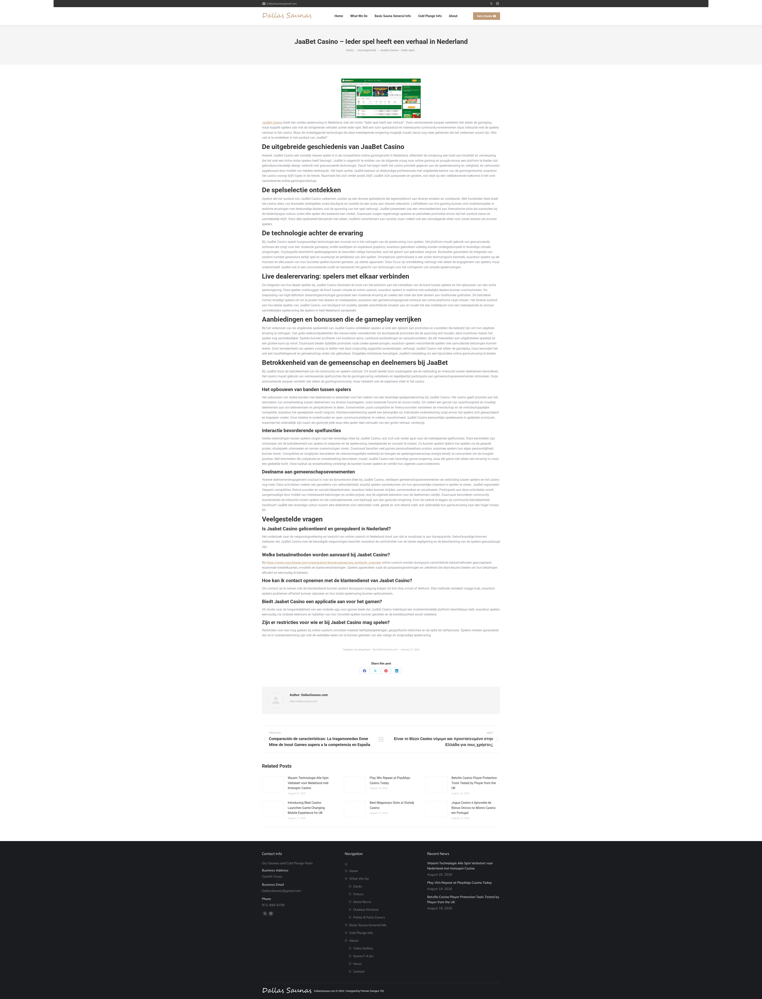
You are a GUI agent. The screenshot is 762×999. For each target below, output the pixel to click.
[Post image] (273, 784)
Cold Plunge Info (361, 933)
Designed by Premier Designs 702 (365, 990)
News (357, 964)
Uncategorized (362, 649)
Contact (359, 971)
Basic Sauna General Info (367, 925)
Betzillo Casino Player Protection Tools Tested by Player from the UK (474, 783)
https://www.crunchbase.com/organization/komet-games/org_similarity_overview (323, 562)
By (385, 649)
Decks (357, 886)
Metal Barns (362, 902)
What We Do (359, 879)
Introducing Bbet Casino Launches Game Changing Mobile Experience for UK (306, 808)
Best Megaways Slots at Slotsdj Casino (392, 805)
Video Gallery (363, 948)
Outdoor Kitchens (366, 910)
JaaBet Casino (272, 122)
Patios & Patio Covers (369, 917)
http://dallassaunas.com (303, 701)
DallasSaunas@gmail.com (282, 3)
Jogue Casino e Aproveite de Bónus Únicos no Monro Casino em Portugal (473, 808)
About (353, 940)
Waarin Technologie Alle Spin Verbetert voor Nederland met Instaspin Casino (308, 783)
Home (353, 871)
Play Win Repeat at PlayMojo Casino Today (390, 780)
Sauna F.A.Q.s (363, 956)
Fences (358, 894)
